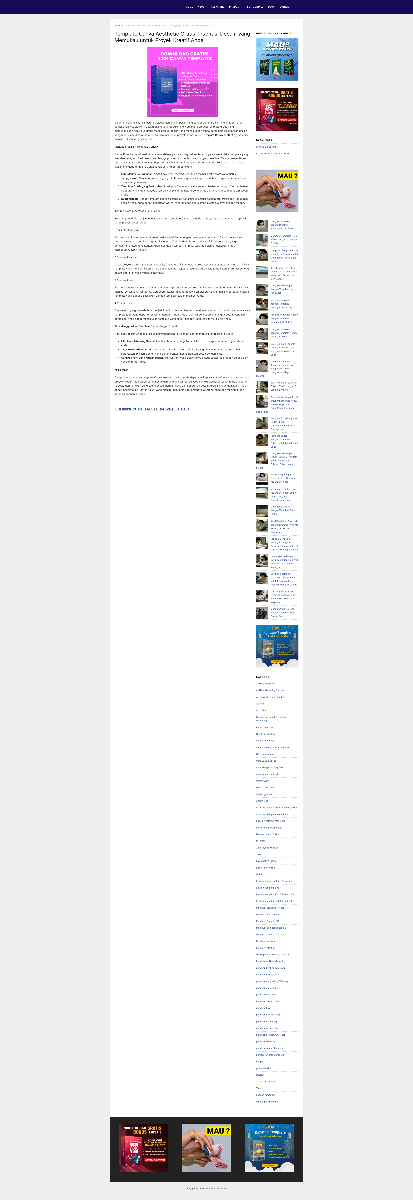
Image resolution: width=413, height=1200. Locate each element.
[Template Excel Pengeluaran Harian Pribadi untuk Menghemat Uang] (262, 440)
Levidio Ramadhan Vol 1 (268, 887)
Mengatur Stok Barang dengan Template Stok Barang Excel (283, 612)
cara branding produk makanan (273, 747)
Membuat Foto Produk (268, 914)
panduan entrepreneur (268, 988)
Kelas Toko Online (265, 867)
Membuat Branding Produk (270, 907)
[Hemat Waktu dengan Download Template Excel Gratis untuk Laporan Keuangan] (262, 561)
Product (235, 6)
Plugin (259, 1061)
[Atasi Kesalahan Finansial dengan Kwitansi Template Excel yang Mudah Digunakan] (262, 526)
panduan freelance (266, 994)
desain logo (262, 800)
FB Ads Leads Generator (269, 827)
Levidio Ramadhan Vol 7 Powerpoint (275, 894)
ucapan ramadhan (265, 1094)
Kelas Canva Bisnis (266, 860)
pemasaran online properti (270, 1054)
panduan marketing (266, 1021)
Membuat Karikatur (266, 941)
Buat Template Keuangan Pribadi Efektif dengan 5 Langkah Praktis (284, 386)
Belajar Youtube (264, 727)
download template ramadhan (272, 814)
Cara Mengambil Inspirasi (269, 767)
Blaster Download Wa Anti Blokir (273, 153)
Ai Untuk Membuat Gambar (270, 697)
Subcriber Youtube (266, 1081)
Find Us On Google (266, 146)
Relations (217, 6)
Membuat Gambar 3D (267, 921)
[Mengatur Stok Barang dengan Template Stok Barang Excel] (262, 613)
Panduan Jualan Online (268, 1001)
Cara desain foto (265, 754)
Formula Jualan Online (267, 834)
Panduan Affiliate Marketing (270, 961)
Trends (259, 1088)
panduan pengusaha (267, 1028)
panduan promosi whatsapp (271, 1034)
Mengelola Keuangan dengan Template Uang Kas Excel (283, 289)
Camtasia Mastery (265, 734)
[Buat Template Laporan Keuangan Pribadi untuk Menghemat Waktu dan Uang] (262, 348)
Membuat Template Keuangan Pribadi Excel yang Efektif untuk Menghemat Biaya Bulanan (275, 368)
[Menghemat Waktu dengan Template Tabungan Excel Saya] (262, 304)
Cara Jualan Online (266, 760)
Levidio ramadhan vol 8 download (274, 901)
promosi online (263, 1068)
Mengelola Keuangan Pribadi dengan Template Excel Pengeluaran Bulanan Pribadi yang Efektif (276, 460)
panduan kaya (263, 1008)
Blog (271, 6)
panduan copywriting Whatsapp (273, 981)
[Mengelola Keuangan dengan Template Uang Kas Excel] (262, 290)
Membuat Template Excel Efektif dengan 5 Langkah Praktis (284, 239)
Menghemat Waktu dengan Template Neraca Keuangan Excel (284, 333)
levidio (259, 874)
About (202, 6)
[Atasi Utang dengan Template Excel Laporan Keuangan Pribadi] (262, 479)
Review (260, 1074)
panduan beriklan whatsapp (271, 968)
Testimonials (254, 6)
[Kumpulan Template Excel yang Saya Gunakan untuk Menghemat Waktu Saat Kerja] (262, 255)
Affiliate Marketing (265, 683)
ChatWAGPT (262, 780)
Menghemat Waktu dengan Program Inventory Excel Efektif (282, 225)
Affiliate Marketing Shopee (270, 690)
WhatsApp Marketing (267, 1101)
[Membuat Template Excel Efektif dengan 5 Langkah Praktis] (262, 240)
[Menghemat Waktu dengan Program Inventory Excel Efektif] (262, 226)
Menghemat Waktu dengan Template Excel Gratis (283, 510)
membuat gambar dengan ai (271, 927)
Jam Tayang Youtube (267, 847)
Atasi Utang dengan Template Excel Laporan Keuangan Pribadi (283, 478)
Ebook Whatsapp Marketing (271, 820)
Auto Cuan (261, 710)
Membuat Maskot (265, 948)
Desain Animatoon (265, 787)
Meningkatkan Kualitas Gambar (272, 954)
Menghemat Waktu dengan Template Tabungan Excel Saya (282, 304)
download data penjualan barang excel (276, 807)
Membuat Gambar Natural (270, 934)
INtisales (260, 840)
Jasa (258, 854)
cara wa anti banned (267, 774)
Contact (285, 6)
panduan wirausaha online (270, 1048)
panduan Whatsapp (266, 1041)
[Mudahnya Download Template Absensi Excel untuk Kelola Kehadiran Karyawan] (262, 596)
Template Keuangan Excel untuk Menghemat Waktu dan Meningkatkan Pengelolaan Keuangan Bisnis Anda (277, 404)
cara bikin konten (265, 740)
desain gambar (264, 794)
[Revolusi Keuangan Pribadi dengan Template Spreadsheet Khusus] (262, 319)
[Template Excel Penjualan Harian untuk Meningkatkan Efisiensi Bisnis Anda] (262, 423)
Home (189, 6)
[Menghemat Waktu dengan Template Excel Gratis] (262, 511)
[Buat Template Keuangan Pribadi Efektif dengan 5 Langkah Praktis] (262, 387)
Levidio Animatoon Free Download (274, 881)
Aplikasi (260, 703)
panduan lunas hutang (268, 1014)
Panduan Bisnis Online (267, 974)
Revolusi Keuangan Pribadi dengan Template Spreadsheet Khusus (284, 318)
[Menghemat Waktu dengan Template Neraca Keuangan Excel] (262, 334)
